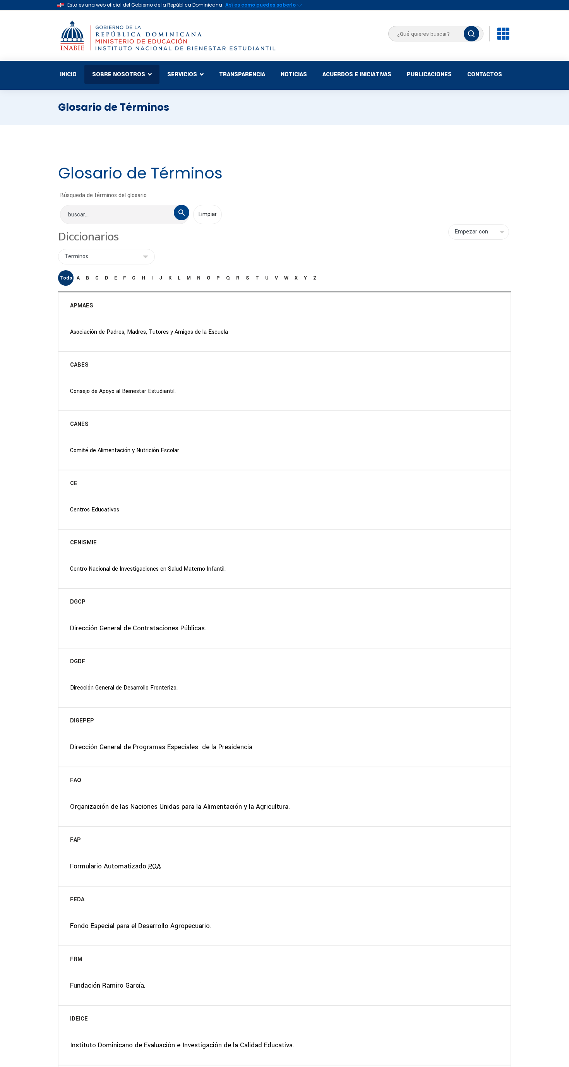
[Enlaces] (503, 33)
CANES (79, 424)
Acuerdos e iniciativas (356, 74)
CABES (79, 365)
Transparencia (242, 74)
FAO (75, 780)
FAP (75, 840)
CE (73, 483)
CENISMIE (83, 543)
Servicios (182, 74)
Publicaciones (429, 74)
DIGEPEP (82, 721)
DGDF (77, 661)
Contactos (484, 74)
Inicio (68, 74)
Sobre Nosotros (118, 74)
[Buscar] (471, 33)
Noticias (294, 74)
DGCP (78, 602)
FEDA (77, 899)
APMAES (81, 306)
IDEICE (79, 1019)
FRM (76, 959)
